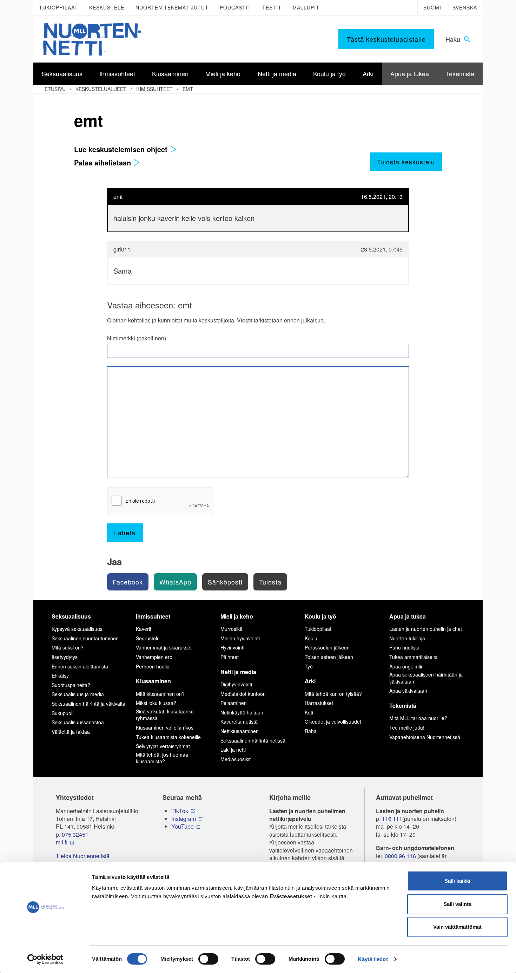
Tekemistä (402, 705)
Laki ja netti (233, 749)
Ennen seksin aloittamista (80, 666)
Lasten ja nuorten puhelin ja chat (425, 628)
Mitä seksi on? (68, 647)
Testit (272, 7)
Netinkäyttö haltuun (241, 712)
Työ (309, 666)
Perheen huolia (153, 666)
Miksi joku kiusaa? (156, 702)
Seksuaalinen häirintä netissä (252, 740)
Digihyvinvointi (236, 684)
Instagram (183, 819)
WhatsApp (175, 581)
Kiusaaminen (153, 681)
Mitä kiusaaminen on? (160, 693)
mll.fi (61, 842)
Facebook (128, 581)
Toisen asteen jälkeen (329, 656)
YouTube (182, 826)
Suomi (432, 7)
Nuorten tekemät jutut (172, 7)
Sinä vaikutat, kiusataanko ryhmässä (165, 715)
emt (188, 88)
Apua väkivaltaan (408, 690)
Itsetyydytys (65, 656)
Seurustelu (148, 638)
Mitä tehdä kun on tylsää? (333, 693)
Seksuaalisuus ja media (78, 694)
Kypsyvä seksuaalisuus (77, 628)
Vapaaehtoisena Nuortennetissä (424, 736)
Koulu (311, 638)
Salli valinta (457, 904)
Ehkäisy (60, 675)
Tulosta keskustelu (406, 161)
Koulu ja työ (320, 616)
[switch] (208, 959)
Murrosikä (231, 628)
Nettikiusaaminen (239, 730)
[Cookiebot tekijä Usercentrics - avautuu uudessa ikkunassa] (45, 959)
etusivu (55, 88)
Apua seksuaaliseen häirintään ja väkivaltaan (426, 678)
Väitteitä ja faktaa (71, 731)
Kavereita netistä (239, 721)
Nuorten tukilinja (407, 638)
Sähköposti (225, 581)
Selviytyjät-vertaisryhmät (163, 746)
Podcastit (235, 7)
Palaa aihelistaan (103, 162)
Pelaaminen (233, 702)
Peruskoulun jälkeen (327, 647)
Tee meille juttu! (406, 727)
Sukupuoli (62, 713)
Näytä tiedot (373, 959)
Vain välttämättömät (457, 927)
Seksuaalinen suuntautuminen (85, 638)
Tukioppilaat (58, 7)
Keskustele (106, 7)
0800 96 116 (400, 856)
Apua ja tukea (407, 616)
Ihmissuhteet (154, 88)
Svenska (464, 7)
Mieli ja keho (236, 616)
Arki (310, 681)
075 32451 (75, 834)
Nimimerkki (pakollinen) (136, 338)
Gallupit (306, 7)
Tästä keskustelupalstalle (386, 39)
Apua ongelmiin (406, 666)
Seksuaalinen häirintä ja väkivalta (88, 703)
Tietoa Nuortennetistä (83, 856)
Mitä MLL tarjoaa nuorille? (418, 717)
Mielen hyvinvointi (240, 638)
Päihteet (229, 656)
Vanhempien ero (154, 656)
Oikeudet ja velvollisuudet (333, 721)
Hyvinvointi (232, 647)
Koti (309, 712)
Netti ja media (238, 672)
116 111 (392, 819)
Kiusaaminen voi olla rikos (164, 727)
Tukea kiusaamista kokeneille (168, 736)
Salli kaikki (457, 881)
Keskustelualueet (100, 88)
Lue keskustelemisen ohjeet (122, 149)
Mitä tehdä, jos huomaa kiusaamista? (162, 758)
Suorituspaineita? (71, 684)
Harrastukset (319, 702)
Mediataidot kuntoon (243, 693)
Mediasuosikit (235, 759)
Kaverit (143, 628)
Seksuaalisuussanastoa (78, 722)
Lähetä (124, 532)
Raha (311, 730)
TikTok (179, 811)
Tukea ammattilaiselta (413, 656)
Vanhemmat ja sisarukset (164, 647)
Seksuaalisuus (71, 616)
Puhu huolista (404, 647)
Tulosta (270, 581)
